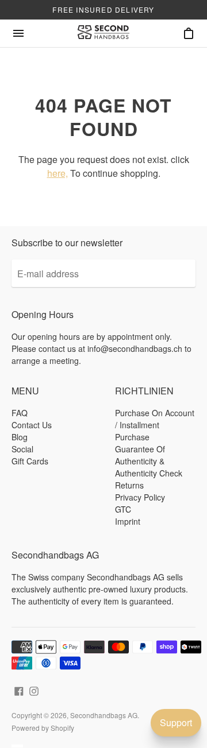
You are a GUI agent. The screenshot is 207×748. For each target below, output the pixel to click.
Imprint (127, 521)
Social (22, 449)
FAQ (20, 412)
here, (57, 173)
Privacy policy (140, 497)
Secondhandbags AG (103, 715)
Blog (20, 437)
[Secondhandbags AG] (103, 33)
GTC (123, 509)
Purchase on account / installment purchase (154, 425)
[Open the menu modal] (18, 33)
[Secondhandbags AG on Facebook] (19, 689)
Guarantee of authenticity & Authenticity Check (148, 461)
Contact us (32, 425)
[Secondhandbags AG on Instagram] (34, 689)
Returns (129, 485)
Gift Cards (30, 461)
